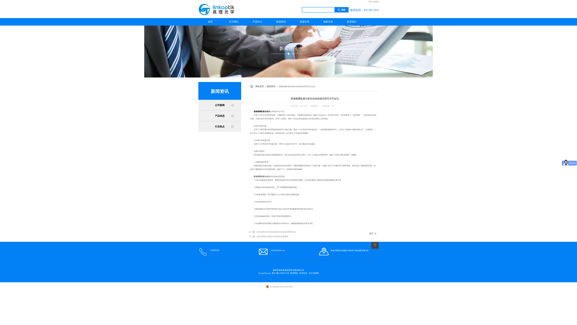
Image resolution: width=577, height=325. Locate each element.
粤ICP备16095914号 (280, 273)
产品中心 (257, 21)
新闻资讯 (281, 21)
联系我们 (352, 21)
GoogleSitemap (264, 273)
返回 (371, 233)
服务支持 (328, 21)
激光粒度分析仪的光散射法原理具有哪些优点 (276, 232)
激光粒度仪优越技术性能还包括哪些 (272, 236)
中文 (370, 2)
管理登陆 (294, 273)
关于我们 (234, 21)
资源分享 (304, 21)
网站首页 (259, 86)
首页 (210, 21)
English (376, 2)
